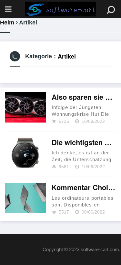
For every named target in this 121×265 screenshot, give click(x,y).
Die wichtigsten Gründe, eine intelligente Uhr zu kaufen (84, 142)
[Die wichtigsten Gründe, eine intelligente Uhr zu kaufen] (25, 153)
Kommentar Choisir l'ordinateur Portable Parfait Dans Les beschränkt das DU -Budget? (84, 187)
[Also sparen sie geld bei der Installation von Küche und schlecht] (25, 107)
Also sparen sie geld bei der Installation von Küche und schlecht (84, 97)
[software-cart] (60, 9)
